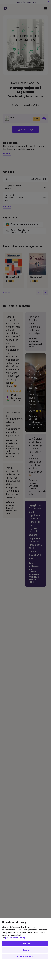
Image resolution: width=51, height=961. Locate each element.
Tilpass (25, 950)
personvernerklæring (15, 938)
